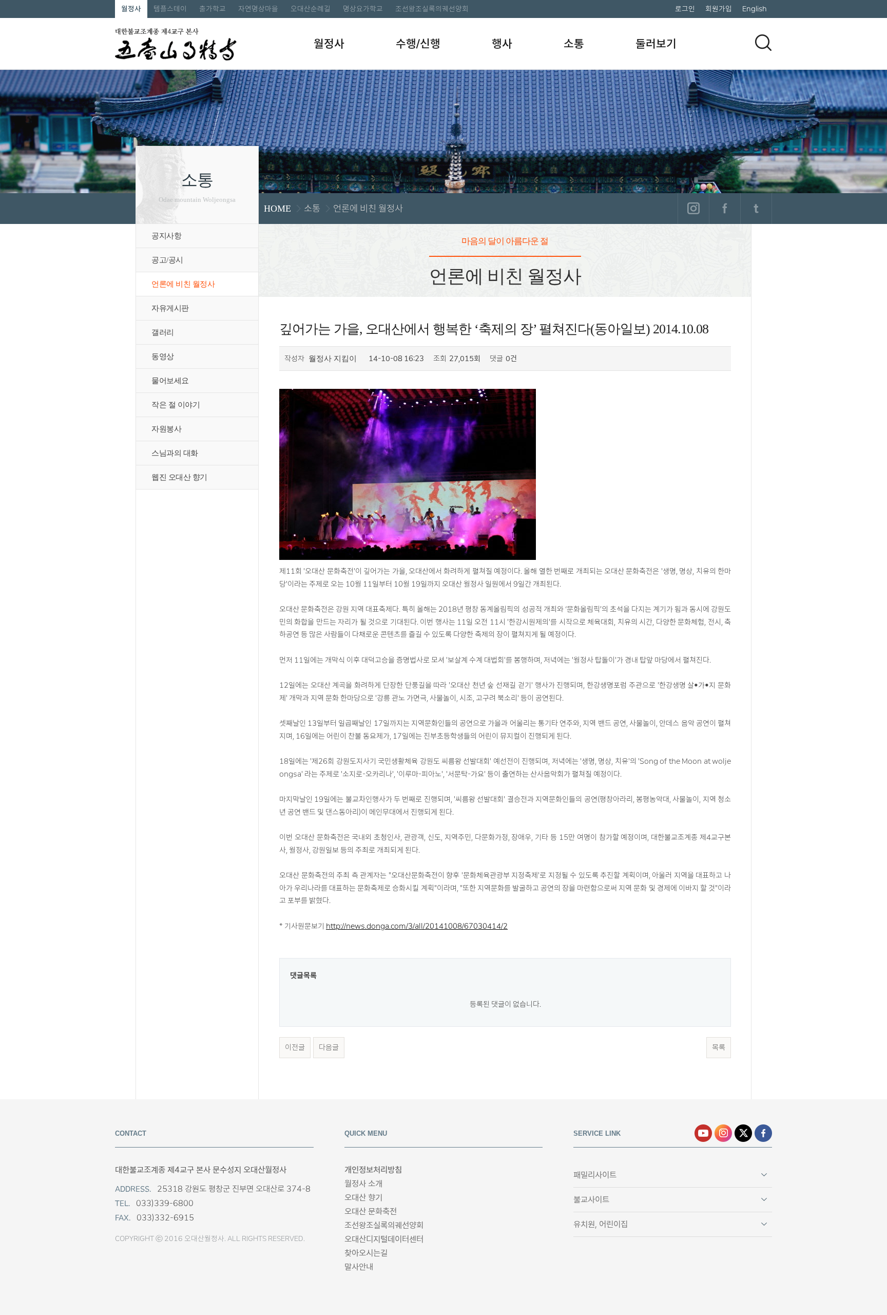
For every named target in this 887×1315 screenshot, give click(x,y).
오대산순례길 (311, 8)
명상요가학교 (363, 8)
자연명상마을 (258, 8)
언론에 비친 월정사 (183, 284)
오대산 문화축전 (370, 1211)
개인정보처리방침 (373, 1169)
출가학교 (212, 8)
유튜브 (703, 1133)
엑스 (743, 1133)
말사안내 (358, 1267)
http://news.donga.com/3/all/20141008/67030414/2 (417, 926)
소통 (574, 43)
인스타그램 (693, 208)
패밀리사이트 (594, 1175)
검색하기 (763, 42)
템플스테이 (170, 8)
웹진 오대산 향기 (179, 477)
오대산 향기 (363, 1197)
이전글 (295, 1047)
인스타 (723, 1133)
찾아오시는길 (366, 1253)
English (754, 8)
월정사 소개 (363, 1183)
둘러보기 (656, 43)
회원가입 (718, 8)
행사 (502, 43)
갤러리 (162, 332)
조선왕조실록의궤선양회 (432, 8)
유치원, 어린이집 (600, 1224)
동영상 (162, 356)
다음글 (329, 1047)
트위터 (756, 208)
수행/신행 (418, 43)
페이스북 (724, 208)
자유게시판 (170, 308)
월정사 (131, 8)
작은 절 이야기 (175, 405)
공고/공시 (167, 260)
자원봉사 (166, 429)
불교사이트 (591, 1199)
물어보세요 (170, 381)
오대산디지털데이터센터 (383, 1239)
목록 (718, 1047)
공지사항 (166, 236)
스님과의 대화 (174, 453)
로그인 (685, 8)
